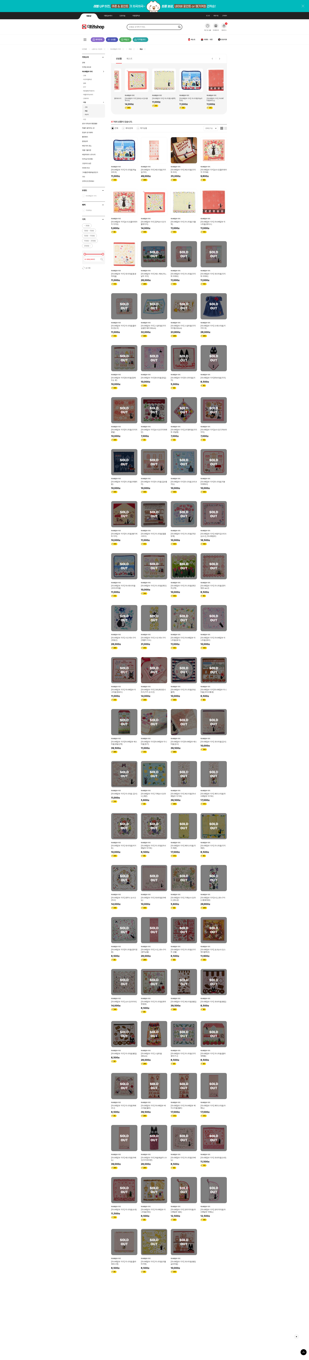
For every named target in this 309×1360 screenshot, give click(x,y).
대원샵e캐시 (108, 16)
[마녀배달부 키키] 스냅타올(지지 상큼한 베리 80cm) (153, 327)
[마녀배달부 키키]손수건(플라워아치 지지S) (124, 223)
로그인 (208, 16)
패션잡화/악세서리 (88, 91)
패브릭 (87, 114)
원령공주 (85, 141)
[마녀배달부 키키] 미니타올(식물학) (183, 223)
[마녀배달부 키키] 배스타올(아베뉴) (123, 1159)
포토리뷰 (224, 39)
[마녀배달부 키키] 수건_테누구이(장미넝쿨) (153, 951)
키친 (84, 119)
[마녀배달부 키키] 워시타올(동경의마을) (127, 99)
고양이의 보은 (86, 163)
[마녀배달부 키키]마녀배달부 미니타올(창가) (154, 743)
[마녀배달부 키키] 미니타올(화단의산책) (183, 587)
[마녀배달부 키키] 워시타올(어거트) (123, 847)
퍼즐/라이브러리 (88, 95)
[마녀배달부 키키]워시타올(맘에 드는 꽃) (123, 379)
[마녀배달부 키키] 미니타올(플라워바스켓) (123, 1262)
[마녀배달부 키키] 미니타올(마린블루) (183, 691)
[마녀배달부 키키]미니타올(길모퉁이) (154, 483)
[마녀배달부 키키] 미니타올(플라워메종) (213, 1054)
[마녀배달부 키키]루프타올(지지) (213, 378)
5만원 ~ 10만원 (89, 236)
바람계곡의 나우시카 (88, 155)
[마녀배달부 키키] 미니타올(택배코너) (123, 1107)
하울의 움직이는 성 (88, 128)
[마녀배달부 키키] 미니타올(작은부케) (183, 535)
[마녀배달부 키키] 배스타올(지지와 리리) (182, 99)
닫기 (303, 6)
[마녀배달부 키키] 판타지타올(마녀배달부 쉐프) (183, 1210)
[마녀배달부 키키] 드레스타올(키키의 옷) (213, 327)
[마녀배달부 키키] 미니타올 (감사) (124, 794)
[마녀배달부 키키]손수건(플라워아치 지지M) (210, 99)
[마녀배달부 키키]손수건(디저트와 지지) (213, 431)
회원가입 (216, 16)
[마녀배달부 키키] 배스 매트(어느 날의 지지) (153, 275)
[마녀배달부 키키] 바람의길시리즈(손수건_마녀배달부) (213, 535)
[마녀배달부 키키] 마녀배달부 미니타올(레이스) (212, 223)
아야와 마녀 (86, 168)
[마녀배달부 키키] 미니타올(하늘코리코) (123, 171)
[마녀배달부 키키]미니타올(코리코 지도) (184, 483)
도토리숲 (122, 16)
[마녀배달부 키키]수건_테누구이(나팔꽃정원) (212, 899)
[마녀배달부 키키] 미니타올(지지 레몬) (213, 847)
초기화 (88, 268)
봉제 (84, 83)
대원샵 (88, 16)
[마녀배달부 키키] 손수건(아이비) (124, 1002)
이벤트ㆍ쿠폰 (208, 39)
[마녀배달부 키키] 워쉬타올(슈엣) (213, 1158)
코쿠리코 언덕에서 (88, 181)
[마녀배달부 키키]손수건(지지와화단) (154, 431)
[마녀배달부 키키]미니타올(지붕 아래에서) (212, 483)
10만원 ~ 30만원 (90, 241)
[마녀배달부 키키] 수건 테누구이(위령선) (123, 639)
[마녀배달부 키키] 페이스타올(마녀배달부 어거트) (213, 795)
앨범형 (221, 128)
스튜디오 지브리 (97, 49)
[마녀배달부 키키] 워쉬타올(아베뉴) (153, 899)
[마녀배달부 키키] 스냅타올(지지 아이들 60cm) (183, 327)
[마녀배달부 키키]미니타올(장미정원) (124, 951)
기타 (83, 177)
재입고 (126, 39)
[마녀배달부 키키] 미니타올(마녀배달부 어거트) (153, 847)
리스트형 (225, 128)
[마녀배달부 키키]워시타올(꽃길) (153, 378)
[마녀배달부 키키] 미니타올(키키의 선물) (183, 951)
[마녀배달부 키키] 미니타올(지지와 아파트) (183, 275)
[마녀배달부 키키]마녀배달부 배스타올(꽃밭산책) (124, 743)
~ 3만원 (86, 226)
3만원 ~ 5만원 (89, 231)
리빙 (130, 49)
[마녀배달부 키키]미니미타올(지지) (183, 379)
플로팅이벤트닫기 (296, 1337)
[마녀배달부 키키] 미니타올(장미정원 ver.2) (213, 587)
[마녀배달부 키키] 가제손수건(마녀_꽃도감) (183, 899)
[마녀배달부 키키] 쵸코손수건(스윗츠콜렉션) (213, 951)
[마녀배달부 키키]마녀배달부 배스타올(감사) (184, 743)
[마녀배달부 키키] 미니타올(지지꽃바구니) (183, 1054)
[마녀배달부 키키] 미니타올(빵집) (124, 1053)
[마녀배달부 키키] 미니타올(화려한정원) (153, 1003)
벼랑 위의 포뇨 (86, 146)
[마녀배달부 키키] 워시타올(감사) (213, 742)
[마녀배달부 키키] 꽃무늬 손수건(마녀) (123, 899)
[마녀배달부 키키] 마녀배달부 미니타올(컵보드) (123, 691)
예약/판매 (129, 128)
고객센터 (224, 16)
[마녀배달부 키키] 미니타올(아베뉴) (183, 1159)
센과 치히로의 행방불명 (89, 124)
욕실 (141, 49)
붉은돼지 (85, 137)
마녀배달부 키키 (115, 49)
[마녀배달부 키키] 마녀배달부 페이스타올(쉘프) (183, 1107)
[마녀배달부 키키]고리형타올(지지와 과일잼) (184, 431)
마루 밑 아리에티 (87, 159)
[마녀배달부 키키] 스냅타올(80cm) (151, 1054)
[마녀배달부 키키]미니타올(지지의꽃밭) (124, 431)
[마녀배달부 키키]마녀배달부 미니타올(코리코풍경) (213, 691)
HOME (84, 49)
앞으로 (219, 58)
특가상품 (143, 128)
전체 (83, 63)
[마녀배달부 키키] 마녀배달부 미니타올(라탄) (153, 1210)
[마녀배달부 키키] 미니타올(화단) (154, 586)
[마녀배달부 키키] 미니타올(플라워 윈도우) (123, 327)
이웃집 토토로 (86, 67)
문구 (84, 87)
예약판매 (98, 39)
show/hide (103, 57)
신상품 (113, 39)
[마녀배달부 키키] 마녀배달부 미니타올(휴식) (183, 639)
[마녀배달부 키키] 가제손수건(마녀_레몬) (153, 795)
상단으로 (304, 1352)
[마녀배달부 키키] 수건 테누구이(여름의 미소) (153, 639)
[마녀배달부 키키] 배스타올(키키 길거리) (155, 99)
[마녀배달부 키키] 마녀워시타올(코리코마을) (123, 587)
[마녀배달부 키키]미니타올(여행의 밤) (124, 483)
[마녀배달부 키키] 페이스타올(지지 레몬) (183, 847)
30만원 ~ (87, 246)
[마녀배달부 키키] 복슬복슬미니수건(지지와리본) (154, 1159)
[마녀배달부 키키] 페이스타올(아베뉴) (213, 1107)
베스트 (193, 39)
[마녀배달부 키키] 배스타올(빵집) (184, 1002)
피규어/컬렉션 (87, 79)
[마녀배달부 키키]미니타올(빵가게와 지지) (124, 535)
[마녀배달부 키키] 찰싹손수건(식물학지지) (153, 223)
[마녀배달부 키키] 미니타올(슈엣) (124, 1209)
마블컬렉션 (136, 16)
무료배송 (89, 210)
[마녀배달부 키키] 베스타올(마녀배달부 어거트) (183, 795)
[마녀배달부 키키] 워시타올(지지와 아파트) (213, 275)
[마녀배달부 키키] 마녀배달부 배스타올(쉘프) (153, 1107)
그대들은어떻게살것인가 (90, 172)
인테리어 (86, 98)
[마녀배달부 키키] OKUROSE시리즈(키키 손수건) (153, 691)
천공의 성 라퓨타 (87, 132)
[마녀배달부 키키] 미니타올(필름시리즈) (153, 535)
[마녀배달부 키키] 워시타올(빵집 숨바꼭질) (183, 1262)
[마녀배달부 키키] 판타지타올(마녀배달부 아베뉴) (213, 1210)
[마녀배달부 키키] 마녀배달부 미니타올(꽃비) (212, 639)
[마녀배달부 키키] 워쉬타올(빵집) (213, 1002)
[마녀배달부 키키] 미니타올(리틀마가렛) (153, 1262)
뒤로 (212, 58)
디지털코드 (141, 39)
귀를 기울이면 (86, 150)
